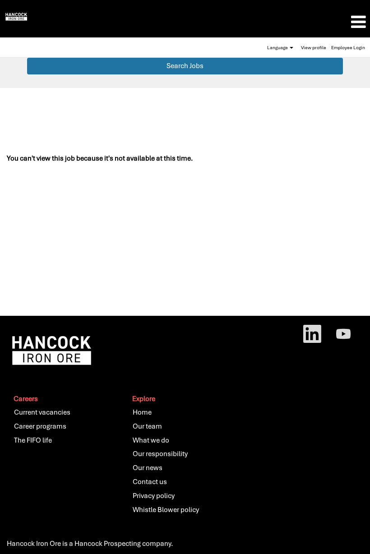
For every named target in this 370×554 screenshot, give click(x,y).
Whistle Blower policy (166, 510)
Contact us (150, 482)
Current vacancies (42, 412)
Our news (147, 468)
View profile (313, 48)
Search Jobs (185, 65)
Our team (147, 426)
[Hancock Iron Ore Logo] (16, 16)
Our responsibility (160, 454)
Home (142, 412)
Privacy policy (154, 496)
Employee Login (348, 48)
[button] (308, 22)
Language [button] (278, 48)
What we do (151, 440)
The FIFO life (33, 440)
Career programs (40, 426)
